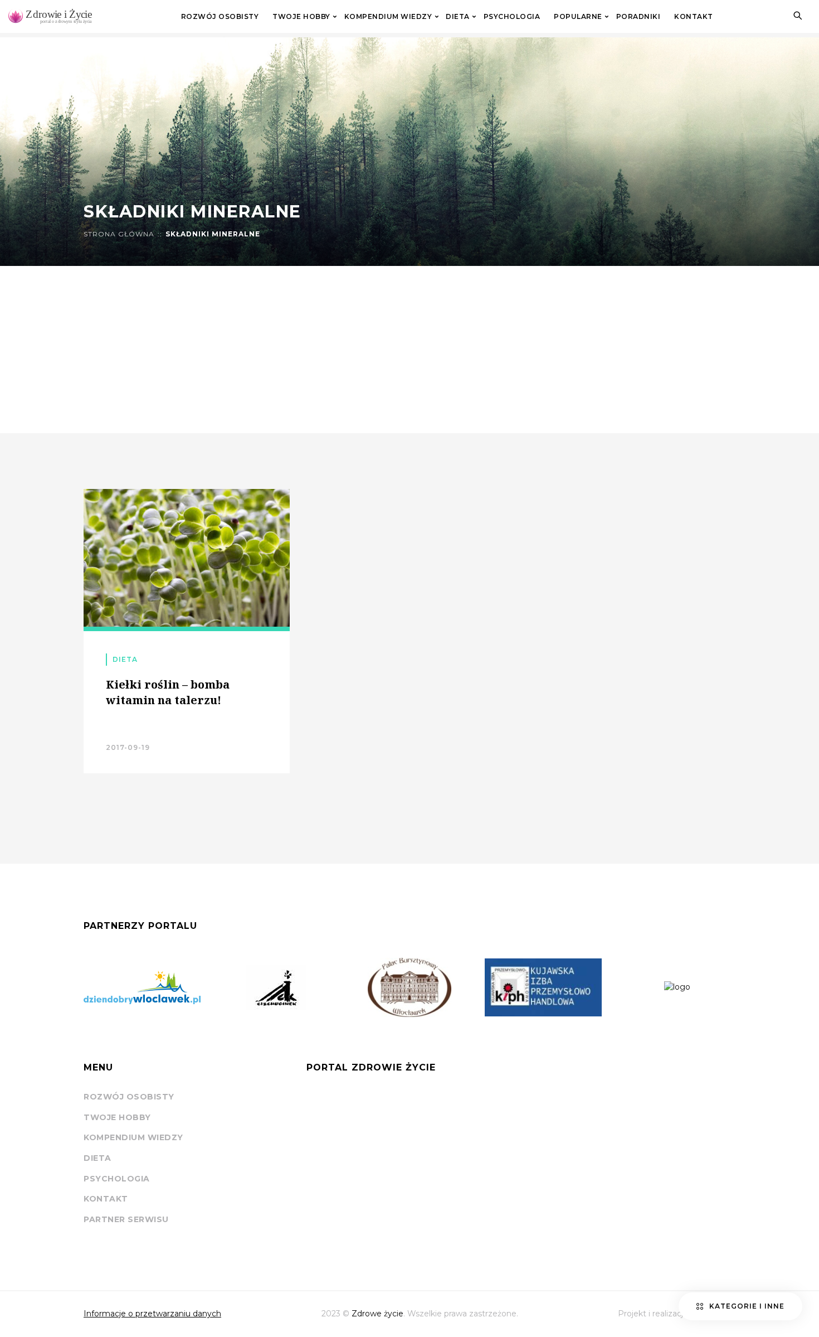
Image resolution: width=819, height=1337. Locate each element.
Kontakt (693, 16)
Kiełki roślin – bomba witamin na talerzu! (168, 692)
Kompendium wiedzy (388, 16)
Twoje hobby (301, 16)
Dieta (458, 16)
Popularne (578, 16)
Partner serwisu (126, 1219)
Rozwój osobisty (220, 16)
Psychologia (512, 16)
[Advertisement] (409, 350)
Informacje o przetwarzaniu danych (152, 1314)
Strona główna (119, 234)
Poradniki (638, 16)
